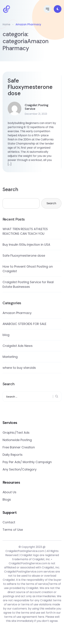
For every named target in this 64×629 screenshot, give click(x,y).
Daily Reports (13, 454)
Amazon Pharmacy (17, 313)
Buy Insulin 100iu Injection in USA (26, 244)
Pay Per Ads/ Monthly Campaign (27, 462)
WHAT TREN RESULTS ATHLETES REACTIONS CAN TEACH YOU (25, 231)
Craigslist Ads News (18, 346)
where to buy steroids (19, 368)
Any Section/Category (20, 469)
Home (6, 24)
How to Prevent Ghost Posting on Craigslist (28, 268)
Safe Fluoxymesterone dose (30, 87)
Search (10, 189)
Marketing (10, 357)
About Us (9, 492)
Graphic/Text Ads (16, 432)
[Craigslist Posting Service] (7, 9)
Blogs (7, 499)
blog (6, 335)
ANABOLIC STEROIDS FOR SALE (24, 324)
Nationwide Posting (17, 440)
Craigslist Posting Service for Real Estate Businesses (28, 284)
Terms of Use (13, 529)
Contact (9, 522)
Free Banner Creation (19, 447)
